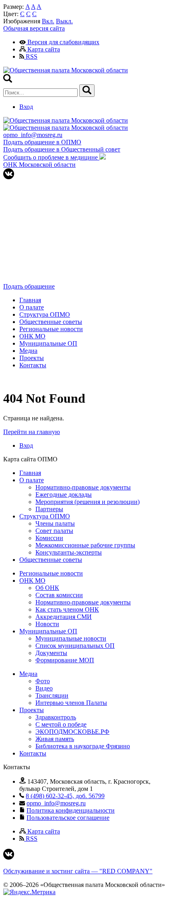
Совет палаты (54, 530)
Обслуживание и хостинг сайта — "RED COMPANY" (77, 871)
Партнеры (49, 509)
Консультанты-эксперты (68, 552)
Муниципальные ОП (48, 343)
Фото (42, 681)
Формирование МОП (64, 660)
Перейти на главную (31, 431)
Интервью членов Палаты (71, 702)
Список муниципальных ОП (75, 645)
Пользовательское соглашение (68, 817)
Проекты (31, 357)
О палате (31, 307)
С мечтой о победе (60, 724)
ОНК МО (32, 336)
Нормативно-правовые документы (83, 487)
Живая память (54, 738)
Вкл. (48, 21)
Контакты (32, 365)
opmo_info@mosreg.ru (32, 134)
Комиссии (49, 537)
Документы (51, 652)
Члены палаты (55, 523)
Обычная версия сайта (34, 28)
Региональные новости (51, 329)
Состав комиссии (59, 595)
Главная (30, 300)
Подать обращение (29, 286)
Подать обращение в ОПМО (42, 142)
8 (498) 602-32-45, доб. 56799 (65, 796)
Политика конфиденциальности (71, 810)
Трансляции (51, 695)
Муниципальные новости (70, 638)
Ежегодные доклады (63, 494)
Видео (44, 688)
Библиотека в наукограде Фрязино (82, 746)
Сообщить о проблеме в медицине (51, 157)
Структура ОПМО (44, 314)
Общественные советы (50, 321)
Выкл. (64, 21)
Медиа (28, 350)
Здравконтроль (55, 717)
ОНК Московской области (39, 164)
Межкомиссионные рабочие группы (85, 545)
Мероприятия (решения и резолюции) (87, 501)
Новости (47, 623)
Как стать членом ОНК (67, 609)
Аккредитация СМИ (63, 616)
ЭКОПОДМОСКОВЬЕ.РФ (72, 731)
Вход (26, 106)
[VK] (8, 177)
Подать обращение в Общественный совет (61, 149)
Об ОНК (47, 587)
